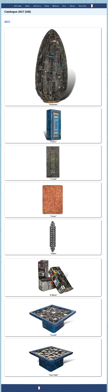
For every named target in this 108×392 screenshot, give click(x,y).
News (27, 6)
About (72, 6)
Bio (64, 6)
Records (82, 6)
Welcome (18, 6)
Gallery (37, 6)
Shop (47, 6)
